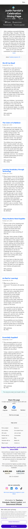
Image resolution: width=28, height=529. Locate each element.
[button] (5, 408)
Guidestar (14, 467)
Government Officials (14, 504)
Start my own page (14, 415)
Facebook (14, 410)
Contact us (16, 443)
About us (16, 428)
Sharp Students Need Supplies (13, 219)
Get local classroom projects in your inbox (14, 493)
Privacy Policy (4, 518)
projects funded (20, 472)
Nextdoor (23, 410)
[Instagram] (7, 488)
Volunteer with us (6, 440)
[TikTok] (21, 488)
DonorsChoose (4, 2)
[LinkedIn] (11, 488)
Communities (17, 435)
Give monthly (5, 430)
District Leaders (16, 502)
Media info (16, 440)
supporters (7, 472)
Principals (6, 502)
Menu (23, 2)
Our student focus (18, 430)
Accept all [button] (14, 526)
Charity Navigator (19, 465)
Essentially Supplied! (10, 337)
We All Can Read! (8, 63)
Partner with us (5, 435)
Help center (14, 422)
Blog (15, 438)
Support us (4, 438)
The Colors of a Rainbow (11, 123)
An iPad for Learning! (10, 278)
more (14, 53)
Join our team (17, 433)
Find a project (5, 428)
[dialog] (14, 518)
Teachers (19, 500)
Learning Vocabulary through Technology (13, 170)
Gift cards (4, 433)
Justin (14, 18)
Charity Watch (9, 465)
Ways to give (5, 443)
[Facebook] (16, 488)
